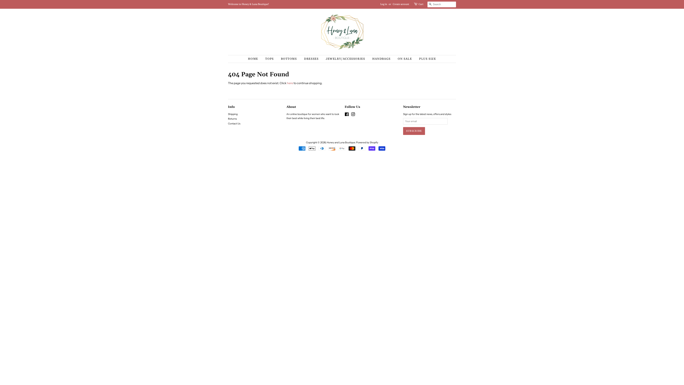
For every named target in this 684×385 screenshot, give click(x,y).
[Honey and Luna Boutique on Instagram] (353, 115)
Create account (401, 4)
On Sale (405, 59)
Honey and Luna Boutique (341, 142)
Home (253, 59)
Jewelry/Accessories (345, 59)
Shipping (233, 114)
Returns (232, 118)
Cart (421, 4)
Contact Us (234, 123)
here (290, 83)
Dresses (311, 59)
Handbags (381, 59)
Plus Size (427, 59)
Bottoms (289, 59)
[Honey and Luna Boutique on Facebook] (347, 115)
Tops (269, 59)
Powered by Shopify (367, 142)
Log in (383, 4)
